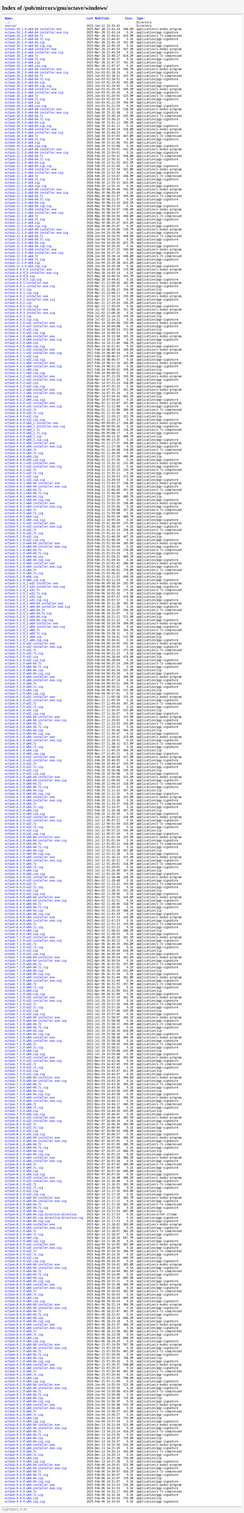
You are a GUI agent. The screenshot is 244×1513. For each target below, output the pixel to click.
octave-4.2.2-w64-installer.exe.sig (33, 393)
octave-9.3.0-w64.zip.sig (25, 1461)
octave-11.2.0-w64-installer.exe (30, 209)
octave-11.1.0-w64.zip (22, 182)
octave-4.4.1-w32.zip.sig (25, 480)
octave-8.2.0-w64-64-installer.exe (32, 1197)
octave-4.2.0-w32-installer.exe (30, 323)
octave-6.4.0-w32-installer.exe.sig (33, 880)
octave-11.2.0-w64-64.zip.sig (28, 206)
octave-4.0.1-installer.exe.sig (30, 286)
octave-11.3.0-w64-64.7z (24, 236)
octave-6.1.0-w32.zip (21, 710)
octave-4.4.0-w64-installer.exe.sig (33, 446)
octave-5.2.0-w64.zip (21, 690)
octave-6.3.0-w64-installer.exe (30, 857)
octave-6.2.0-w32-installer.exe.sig (33, 760)
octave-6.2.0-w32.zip (21, 770)
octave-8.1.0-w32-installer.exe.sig (33, 1121)
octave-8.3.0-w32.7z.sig (24, 1254)
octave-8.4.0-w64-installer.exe (30, 1324)
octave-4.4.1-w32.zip (21, 476)
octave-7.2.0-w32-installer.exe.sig (33, 1000)
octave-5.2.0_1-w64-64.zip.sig (29, 620)
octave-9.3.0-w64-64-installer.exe (32, 1424)
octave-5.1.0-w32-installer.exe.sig (33, 526)
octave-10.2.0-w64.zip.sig (25, 106)
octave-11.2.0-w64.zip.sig (25, 226)
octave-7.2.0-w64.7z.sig (24, 1047)
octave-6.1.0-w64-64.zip (24, 730)
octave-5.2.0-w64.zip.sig (25, 693)
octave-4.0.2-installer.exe (26, 296)
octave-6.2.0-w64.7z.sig (24, 807)
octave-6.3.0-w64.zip (21, 870)
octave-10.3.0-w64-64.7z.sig (27, 119)
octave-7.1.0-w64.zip (21, 990)
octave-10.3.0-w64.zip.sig (25, 146)
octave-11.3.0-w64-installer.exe (30, 249)
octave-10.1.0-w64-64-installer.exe (33, 29)
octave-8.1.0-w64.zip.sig (25, 1174)
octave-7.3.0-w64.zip (21, 1111)
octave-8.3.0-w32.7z (20, 1251)
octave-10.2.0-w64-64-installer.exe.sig (36, 72)
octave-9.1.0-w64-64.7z (23, 1351)
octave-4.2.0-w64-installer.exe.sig (33, 339)
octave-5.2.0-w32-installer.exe (30, 643)
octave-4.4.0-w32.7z (20, 409)
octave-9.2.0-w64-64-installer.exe (32, 1384)
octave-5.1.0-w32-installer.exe (30, 523)
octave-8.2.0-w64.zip (21, 1237)
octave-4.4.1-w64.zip (21, 516)
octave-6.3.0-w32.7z (20, 823)
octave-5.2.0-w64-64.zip (24, 670)
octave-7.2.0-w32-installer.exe (30, 997)
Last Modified (98, 18)
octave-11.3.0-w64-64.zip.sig (28, 246)
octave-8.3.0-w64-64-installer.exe (32, 1264)
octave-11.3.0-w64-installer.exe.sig (34, 252)
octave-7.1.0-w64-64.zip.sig (27, 974)
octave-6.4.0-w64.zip (21, 930)
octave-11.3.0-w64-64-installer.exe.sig (36, 232)
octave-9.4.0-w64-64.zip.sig (27, 1481)
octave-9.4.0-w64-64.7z (23, 1471)
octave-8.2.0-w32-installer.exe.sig (33, 1181)
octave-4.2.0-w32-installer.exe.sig (33, 326)
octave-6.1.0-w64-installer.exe (30, 737)
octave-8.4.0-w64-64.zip (24, 1318)
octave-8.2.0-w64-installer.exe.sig (33, 1227)
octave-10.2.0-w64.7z (21, 96)
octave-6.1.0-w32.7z (20, 703)
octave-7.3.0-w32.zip (21, 1071)
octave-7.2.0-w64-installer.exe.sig (33, 1040)
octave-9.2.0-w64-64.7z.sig (26, 1394)
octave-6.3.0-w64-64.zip (24, 850)
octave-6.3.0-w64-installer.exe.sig (33, 860)
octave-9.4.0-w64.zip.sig (25, 1501)
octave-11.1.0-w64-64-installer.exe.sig (36, 152)
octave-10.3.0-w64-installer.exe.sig (34, 132)
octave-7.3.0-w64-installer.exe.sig (33, 1101)
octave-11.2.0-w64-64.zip (25, 202)
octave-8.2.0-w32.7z (20, 1184)
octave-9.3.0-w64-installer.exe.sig (33, 1448)
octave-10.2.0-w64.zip (22, 102)
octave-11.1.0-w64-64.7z (24, 156)
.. (6, 22)
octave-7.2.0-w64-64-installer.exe (32, 1017)
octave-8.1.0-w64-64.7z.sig (26, 1147)
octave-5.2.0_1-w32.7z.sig (25, 593)
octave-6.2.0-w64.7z (20, 803)
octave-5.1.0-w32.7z (20, 530)
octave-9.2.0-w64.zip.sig (25, 1421)
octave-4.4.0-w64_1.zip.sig (26, 439)
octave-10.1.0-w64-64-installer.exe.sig (36, 32)
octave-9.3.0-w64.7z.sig (24, 1454)
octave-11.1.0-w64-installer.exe (30, 169)
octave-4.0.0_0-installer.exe (28, 269)
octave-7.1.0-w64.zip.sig (25, 994)
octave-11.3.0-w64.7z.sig (25, 259)
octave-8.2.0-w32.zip (21, 1191)
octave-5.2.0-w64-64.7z (23, 663)
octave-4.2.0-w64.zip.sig (25, 346)
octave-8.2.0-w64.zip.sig (25, 1241)
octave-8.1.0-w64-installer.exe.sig (33, 1161)
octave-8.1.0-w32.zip (21, 1131)
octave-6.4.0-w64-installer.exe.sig (33, 920)
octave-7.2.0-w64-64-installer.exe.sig (35, 1020)
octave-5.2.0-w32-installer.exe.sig (33, 646)
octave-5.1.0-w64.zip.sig (25, 580)
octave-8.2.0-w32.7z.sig (24, 1187)
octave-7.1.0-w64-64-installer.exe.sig (35, 960)
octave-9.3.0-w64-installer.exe (30, 1444)
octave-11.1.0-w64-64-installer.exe (33, 149)
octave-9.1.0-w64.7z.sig (24, 1374)
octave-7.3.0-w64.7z (20, 1104)
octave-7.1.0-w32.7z (20, 944)
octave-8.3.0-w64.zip (21, 1298)
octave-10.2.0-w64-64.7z (24, 76)
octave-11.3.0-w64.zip (22, 262)
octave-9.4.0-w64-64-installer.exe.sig (35, 1468)
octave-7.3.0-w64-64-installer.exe (32, 1077)
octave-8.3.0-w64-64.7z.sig (26, 1274)
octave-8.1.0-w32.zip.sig (25, 1134)
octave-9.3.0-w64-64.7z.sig (26, 1434)
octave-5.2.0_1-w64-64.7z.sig (28, 613)
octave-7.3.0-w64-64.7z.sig (26, 1087)
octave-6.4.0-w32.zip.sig (25, 894)
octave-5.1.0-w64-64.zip (24, 556)
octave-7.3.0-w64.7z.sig (24, 1107)
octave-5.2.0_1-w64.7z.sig (25, 633)
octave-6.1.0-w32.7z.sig (24, 707)
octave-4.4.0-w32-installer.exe (30, 403)
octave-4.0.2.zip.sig (21, 306)
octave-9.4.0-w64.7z (20, 1491)
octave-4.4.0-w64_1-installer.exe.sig (35, 426)
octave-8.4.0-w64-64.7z (23, 1311)
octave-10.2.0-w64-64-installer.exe (33, 69)
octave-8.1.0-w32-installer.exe (30, 1117)
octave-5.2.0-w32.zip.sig (25, 660)
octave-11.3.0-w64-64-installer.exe (33, 229)
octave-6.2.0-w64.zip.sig (25, 813)
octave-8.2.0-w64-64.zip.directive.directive (40, 1214)
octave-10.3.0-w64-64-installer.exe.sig (36, 112)
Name (9, 18)
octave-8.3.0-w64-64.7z (23, 1271)
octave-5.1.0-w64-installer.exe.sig (33, 566)
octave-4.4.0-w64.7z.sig (24, 453)
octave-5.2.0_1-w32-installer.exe (31, 583)
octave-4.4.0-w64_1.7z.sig (25, 433)
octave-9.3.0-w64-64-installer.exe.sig (35, 1428)
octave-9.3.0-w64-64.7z (23, 1431)
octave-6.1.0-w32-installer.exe (30, 697)
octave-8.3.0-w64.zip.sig (25, 1301)
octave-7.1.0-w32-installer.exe (30, 937)
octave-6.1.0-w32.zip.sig (25, 713)
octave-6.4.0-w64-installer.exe (30, 917)
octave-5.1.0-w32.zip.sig (25, 540)
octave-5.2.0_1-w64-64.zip (25, 616)
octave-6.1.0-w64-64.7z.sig (26, 727)
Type (141, 18)
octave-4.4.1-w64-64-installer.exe (32, 483)
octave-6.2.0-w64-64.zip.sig (27, 793)
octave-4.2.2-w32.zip (21, 383)
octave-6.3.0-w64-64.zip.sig (27, 853)
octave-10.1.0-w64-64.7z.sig (27, 39)
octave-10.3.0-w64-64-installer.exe (33, 109)
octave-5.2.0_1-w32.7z (22, 590)
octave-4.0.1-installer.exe (26, 283)
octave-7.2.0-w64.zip (21, 1050)
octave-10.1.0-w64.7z (21, 55)
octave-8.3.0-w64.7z (20, 1291)
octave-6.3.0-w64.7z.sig (24, 867)
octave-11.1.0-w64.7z (21, 176)
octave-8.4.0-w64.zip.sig (25, 1341)
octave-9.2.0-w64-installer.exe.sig (33, 1408)
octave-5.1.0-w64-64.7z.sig (26, 553)
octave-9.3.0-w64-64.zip (24, 1438)
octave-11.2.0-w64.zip (22, 222)
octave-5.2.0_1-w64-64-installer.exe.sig (37, 606)
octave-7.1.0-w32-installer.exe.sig (33, 940)
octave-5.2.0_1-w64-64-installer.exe (34, 603)
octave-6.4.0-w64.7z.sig (24, 927)
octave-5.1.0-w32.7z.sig (24, 533)
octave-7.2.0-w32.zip (21, 1010)
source (10, 25)
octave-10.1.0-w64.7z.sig (25, 59)
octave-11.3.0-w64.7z (21, 256)
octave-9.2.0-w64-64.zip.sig (27, 1401)
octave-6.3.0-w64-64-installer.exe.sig (35, 840)
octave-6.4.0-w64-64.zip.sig (27, 914)
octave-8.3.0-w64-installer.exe (30, 1284)
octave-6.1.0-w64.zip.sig (25, 753)
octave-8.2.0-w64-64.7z (23, 1204)
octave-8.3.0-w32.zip (21, 1257)
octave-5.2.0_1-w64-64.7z (25, 610)
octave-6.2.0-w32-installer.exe (30, 757)
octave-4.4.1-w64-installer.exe (30, 503)
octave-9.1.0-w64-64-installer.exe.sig (35, 1348)
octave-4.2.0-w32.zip (21, 329)
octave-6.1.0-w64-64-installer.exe (32, 717)
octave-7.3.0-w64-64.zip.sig (27, 1094)
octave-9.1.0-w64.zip (21, 1378)
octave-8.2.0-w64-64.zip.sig (27, 1221)
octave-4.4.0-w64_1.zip (23, 436)
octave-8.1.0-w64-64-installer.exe (32, 1137)
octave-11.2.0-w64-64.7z (24, 196)
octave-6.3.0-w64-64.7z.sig (26, 847)
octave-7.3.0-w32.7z (20, 1064)
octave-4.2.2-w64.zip (21, 396)
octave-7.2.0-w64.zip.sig (25, 1054)
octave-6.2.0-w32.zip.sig (25, 773)
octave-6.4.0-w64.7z (20, 924)
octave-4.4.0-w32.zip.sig (25, 419)
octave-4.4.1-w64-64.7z (23, 490)
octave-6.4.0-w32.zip (21, 890)
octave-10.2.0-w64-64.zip (25, 82)
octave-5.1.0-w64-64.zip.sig (27, 560)
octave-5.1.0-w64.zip (21, 576)
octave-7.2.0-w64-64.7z (23, 1024)
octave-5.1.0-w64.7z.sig (24, 573)
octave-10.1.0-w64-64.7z (24, 35)
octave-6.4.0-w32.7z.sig (24, 887)
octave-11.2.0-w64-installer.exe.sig (34, 212)
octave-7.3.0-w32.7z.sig (24, 1067)
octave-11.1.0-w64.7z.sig (25, 179)
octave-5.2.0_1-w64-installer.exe (31, 623)
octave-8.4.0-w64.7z (20, 1331)
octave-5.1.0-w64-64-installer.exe (32, 543)
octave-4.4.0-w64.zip (21, 456)
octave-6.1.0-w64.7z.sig (24, 747)
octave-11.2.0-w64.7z (21, 216)
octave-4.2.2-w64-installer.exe (30, 389)
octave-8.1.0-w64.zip (21, 1171)
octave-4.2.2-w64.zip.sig (25, 399)
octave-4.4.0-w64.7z (20, 449)
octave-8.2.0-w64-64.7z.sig (26, 1207)
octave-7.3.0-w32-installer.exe (30, 1057)
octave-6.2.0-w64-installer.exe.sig (33, 800)
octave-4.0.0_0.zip (20, 276)
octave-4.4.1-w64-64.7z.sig (26, 493)
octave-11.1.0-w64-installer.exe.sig (34, 172)
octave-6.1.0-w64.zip (21, 750)
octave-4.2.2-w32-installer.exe (30, 376)
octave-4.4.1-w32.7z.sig (24, 473)
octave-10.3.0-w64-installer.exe (30, 129)
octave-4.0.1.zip (18, 289)
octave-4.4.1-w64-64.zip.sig (27, 500)
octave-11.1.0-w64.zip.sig (25, 186)
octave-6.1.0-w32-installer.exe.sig (33, 700)
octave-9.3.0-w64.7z (20, 1451)
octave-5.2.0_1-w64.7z (22, 630)
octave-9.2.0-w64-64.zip (24, 1398)
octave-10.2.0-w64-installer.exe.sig (34, 92)
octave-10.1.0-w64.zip (22, 62)
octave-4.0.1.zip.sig (21, 293)
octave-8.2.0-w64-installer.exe (30, 1224)
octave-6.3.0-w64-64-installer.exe (32, 837)
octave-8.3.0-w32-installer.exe (30, 1244)
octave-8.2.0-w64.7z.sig (24, 1234)
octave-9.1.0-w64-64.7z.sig (26, 1354)
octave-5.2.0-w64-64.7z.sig (26, 666)
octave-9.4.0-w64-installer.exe (30, 1485)
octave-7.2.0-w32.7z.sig (24, 1007)
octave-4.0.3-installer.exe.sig (30, 313)
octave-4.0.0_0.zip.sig (23, 279)
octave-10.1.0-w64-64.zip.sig (28, 45)
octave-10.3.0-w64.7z (21, 136)
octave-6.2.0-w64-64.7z (23, 783)
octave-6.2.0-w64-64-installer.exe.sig (35, 780)
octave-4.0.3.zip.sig (21, 319)
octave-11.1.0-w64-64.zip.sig (28, 166)
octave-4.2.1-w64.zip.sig (25, 373)
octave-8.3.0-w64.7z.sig (24, 1294)
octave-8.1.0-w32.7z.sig (24, 1127)
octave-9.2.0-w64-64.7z (23, 1391)
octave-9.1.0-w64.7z (20, 1371)
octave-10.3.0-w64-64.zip (25, 122)
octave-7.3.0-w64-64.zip (24, 1091)
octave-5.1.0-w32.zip (21, 536)
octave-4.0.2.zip (18, 303)
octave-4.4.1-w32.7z (20, 470)
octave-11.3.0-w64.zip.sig (25, 266)
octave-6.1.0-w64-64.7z (23, 723)
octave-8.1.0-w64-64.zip (24, 1151)
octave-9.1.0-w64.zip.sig (25, 1381)
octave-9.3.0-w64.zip (21, 1458)
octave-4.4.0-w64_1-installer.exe (31, 423)
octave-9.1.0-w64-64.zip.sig (27, 1361)
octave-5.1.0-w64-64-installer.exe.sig (35, 546)
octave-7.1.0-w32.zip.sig (25, 954)
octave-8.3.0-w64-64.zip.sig (27, 1281)
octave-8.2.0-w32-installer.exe (30, 1177)
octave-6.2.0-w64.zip (21, 810)
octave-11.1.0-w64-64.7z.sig (27, 159)
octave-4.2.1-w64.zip (21, 369)
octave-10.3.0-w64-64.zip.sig (28, 126)
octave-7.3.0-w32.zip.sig (25, 1074)
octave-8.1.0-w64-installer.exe (30, 1157)
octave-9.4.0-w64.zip (21, 1498)
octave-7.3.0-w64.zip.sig (25, 1114)
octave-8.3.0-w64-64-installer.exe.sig (35, 1267)
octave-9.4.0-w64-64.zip (24, 1478)
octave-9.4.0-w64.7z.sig (24, 1495)
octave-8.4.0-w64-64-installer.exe (32, 1304)
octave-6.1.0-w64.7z (20, 743)
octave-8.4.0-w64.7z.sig (24, 1334)
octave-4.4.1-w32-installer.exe (30, 463)
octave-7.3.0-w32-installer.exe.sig (33, 1060)
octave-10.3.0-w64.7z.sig (25, 139)
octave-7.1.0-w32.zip (21, 950)
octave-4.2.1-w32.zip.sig (25, 359)
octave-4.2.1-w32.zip (21, 356)
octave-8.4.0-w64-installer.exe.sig (33, 1328)
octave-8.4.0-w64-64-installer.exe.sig (35, 1308)
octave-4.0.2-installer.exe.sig (30, 299)
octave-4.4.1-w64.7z (20, 510)
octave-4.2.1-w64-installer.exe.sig (33, 366)
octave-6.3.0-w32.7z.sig (24, 827)
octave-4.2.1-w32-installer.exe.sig (33, 353)
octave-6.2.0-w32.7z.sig (24, 767)
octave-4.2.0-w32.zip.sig (25, 333)
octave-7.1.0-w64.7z (20, 984)
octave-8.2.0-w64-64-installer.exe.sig (35, 1201)
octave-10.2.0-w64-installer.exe (30, 89)
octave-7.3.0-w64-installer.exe (30, 1097)
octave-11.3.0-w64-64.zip (25, 242)
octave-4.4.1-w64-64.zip (24, 496)
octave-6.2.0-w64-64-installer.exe (32, 777)
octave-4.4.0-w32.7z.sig (24, 413)
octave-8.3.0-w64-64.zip (24, 1278)
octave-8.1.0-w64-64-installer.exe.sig (35, 1141)
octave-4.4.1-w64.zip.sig (25, 520)
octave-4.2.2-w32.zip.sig (25, 386)
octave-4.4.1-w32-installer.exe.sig (33, 466)
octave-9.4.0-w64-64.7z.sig (26, 1475)
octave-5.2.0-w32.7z (20, 650)
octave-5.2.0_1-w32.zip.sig (26, 600)
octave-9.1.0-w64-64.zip (24, 1358)
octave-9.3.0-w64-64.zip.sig (27, 1441)
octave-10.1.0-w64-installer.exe (30, 49)
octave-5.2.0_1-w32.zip (23, 596)
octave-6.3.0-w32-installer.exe (30, 817)
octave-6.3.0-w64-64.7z (23, 843)
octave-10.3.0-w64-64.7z (24, 116)
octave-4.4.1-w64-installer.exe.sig (33, 506)
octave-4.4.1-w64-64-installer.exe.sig (35, 486)
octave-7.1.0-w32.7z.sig (24, 947)
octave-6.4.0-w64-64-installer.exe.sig (35, 900)
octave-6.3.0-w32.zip (21, 830)
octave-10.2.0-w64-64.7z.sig (27, 79)
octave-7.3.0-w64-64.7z (23, 1084)
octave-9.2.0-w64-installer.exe (30, 1404)
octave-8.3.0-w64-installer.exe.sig (33, 1288)
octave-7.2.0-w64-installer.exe (30, 1037)
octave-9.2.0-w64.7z (20, 1411)
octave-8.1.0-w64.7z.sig (24, 1167)
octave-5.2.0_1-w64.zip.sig (26, 640)
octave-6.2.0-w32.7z (20, 763)
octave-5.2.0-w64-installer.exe (30, 677)
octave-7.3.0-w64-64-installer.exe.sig (35, 1081)
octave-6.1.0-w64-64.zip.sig (27, 733)
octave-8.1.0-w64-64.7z (23, 1144)
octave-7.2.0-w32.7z (20, 1004)
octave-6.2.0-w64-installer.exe (30, 797)
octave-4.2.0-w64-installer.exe (30, 336)
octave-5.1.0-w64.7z (20, 570)
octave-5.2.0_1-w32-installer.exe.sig (35, 586)
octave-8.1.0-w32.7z (20, 1124)
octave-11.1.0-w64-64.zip (25, 162)
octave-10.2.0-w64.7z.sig (25, 99)
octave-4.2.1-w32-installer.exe (30, 349)
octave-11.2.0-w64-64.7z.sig (27, 199)
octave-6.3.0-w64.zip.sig (25, 874)
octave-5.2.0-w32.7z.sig (24, 653)
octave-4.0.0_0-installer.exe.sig (31, 273)
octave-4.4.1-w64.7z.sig (24, 513)
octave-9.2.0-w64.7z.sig (24, 1414)
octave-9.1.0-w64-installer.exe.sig (33, 1368)
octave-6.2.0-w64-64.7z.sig (26, 787)
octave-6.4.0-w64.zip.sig (25, 934)
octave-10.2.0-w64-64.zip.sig (28, 86)
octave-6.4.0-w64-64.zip (24, 910)
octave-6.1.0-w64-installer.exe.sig (33, 740)
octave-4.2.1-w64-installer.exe (30, 363)
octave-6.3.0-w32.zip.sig (25, 833)
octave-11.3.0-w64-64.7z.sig (27, 239)
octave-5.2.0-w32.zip (21, 656)
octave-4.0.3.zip (18, 316)
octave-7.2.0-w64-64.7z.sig (26, 1027)
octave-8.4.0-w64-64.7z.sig (26, 1314)
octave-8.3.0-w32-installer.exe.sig (33, 1247)
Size (129, 18)
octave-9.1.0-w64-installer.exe (30, 1364)
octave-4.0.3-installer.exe (26, 309)
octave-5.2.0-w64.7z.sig (24, 687)
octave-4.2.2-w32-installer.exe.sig (33, 379)
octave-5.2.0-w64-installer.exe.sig (33, 680)
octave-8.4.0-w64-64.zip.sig (27, 1321)
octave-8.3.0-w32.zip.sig (25, 1261)
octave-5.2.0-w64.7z (20, 683)
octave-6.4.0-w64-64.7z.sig (26, 907)
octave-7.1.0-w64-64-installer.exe (32, 957)
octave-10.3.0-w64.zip (22, 142)
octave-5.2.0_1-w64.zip (23, 636)
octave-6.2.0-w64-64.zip (24, 790)
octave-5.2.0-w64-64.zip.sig (27, 673)
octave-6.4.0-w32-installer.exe (30, 877)
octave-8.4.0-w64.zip (21, 1338)
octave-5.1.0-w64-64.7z (23, 550)
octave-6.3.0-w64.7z (20, 863)
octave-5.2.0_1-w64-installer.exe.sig (35, 626)
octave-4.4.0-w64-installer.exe (30, 443)
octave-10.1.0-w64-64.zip (25, 42)
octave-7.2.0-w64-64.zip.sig (27, 1034)
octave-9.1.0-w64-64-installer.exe (32, 1344)
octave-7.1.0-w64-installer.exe (30, 977)
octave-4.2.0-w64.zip (21, 343)
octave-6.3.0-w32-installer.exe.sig (33, 820)
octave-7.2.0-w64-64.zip (24, 1030)
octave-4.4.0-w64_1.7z (22, 429)
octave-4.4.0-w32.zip (21, 416)
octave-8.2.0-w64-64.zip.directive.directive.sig (44, 1217)
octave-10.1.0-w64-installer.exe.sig (34, 52)
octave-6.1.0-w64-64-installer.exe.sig (35, 720)
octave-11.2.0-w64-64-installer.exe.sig (36, 192)
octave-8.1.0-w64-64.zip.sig (27, 1154)
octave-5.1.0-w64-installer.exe (30, 563)
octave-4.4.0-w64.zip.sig (25, 459)
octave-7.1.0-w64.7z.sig (24, 987)
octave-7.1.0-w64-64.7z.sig (26, 967)
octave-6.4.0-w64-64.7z (23, 904)
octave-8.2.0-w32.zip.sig (25, 1194)
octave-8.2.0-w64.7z (20, 1231)
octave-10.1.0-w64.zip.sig (25, 65)
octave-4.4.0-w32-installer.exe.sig (33, 406)
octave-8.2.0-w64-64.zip (24, 1211)
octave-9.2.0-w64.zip (21, 1418)
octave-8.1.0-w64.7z (20, 1164)
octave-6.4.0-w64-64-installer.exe (32, 897)
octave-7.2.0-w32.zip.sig (25, 1014)
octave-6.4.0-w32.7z (20, 884)
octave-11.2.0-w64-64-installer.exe (33, 189)
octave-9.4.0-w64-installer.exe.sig (33, 1488)
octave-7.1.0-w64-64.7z (23, 964)
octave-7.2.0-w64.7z (20, 1044)
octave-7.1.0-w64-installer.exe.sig (33, 980)
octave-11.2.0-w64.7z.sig (25, 219)
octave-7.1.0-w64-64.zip (24, 970)
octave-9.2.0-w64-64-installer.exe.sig (35, 1388)
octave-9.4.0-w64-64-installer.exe (32, 1464)
